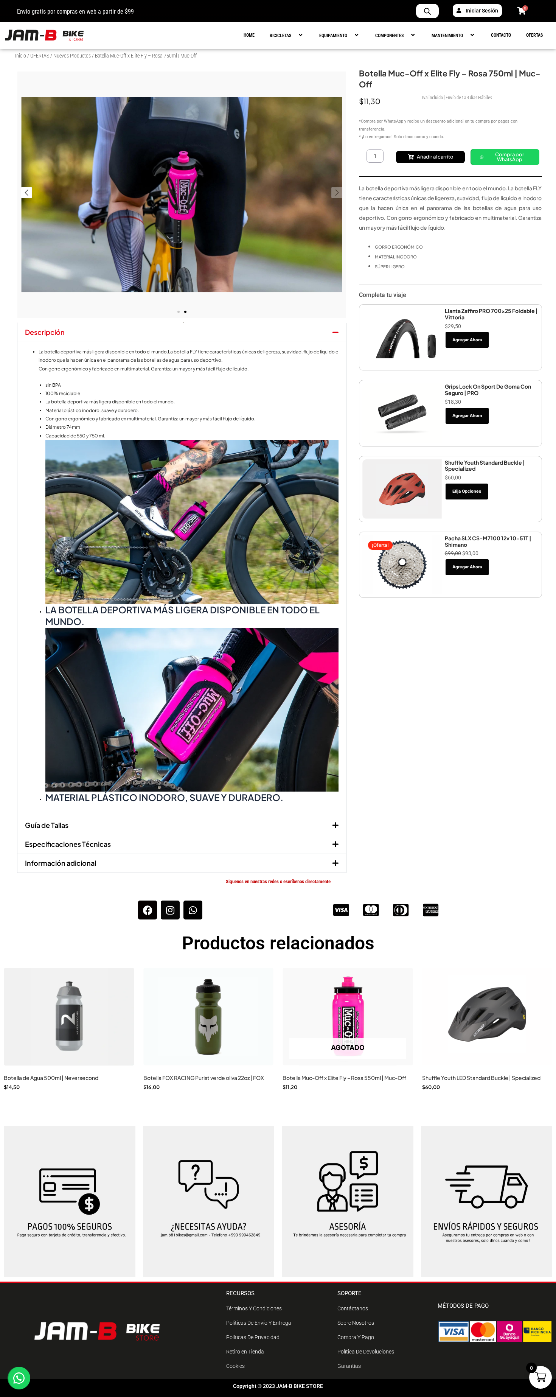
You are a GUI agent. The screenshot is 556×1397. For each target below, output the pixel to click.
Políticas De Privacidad (253, 1337)
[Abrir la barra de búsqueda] (427, 11)
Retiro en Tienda (245, 1352)
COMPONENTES (389, 35)
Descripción (45, 332)
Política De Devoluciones (365, 1352)
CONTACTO (501, 35)
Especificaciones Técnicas (68, 844)
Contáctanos (352, 1308)
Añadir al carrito (435, 157)
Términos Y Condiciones (254, 1308)
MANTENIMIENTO (447, 35)
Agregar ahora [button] (467, 339)
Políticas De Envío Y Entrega (258, 1323)
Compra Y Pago (355, 1337)
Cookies (235, 1366)
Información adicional (60, 863)
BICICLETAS (280, 35)
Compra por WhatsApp (509, 156)
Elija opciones (466, 491)
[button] (294, 35)
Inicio (20, 56)
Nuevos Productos (72, 56)
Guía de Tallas (46, 825)
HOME (249, 35)
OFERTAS (534, 35)
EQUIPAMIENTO (333, 35)
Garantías (349, 1366)
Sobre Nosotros (355, 1323)
